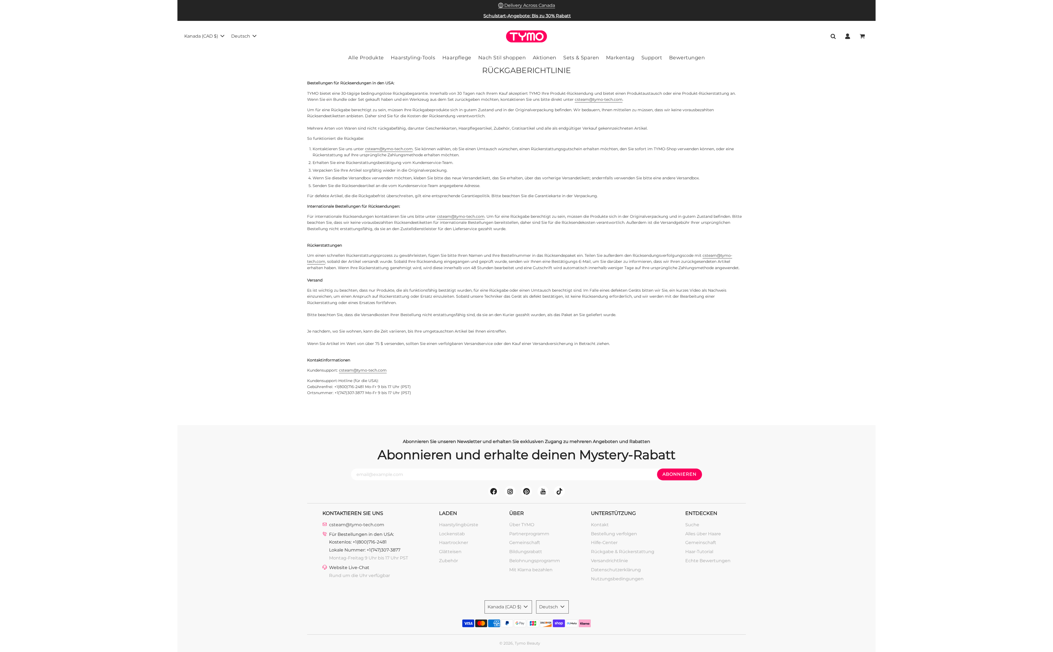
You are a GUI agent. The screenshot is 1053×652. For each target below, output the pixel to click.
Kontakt (600, 524)
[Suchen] (833, 36)
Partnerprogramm (529, 533)
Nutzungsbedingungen (617, 578)
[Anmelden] (847, 36)
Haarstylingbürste (458, 524)
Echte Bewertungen (708, 560)
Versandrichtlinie (609, 560)
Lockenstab (452, 533)
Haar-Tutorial (699, 551)
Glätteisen (450, 551)
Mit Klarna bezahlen (531, 569)
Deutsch (241, 36)
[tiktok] (559, 491)
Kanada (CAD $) (201, 36)
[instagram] (510, 491)
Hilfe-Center (604, 542)
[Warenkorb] (862, 36)
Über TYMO (521, 524)
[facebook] (493, 491)
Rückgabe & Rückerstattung (622, 551)
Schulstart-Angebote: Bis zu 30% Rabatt (527, 15)
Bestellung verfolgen (614, 533)
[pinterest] (526, 491)
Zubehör (448, 560)
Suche (692, 524)
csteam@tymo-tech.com (598, 99)
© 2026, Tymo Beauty (519, 643)
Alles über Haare (703, 533)
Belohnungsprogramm (534, 560)
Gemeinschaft (524, 542)
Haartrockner (453, 542)
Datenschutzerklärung (616, 569)
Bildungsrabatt (525, 551)
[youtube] (542, 491)
